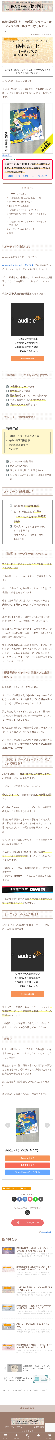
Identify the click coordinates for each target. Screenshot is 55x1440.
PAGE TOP (28, 1408)
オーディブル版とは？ (19, 193)
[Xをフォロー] (27, 1212)
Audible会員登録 (27, 359)
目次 (23, 188)
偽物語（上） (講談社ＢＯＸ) (21, 1150)
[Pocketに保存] (30, 1199)
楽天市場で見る (27, 1165)
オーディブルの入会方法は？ (22, 229)
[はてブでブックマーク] (24, 1199)
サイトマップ (27, 1431)
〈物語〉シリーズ (12, 1188)
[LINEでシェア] (35, 1199)
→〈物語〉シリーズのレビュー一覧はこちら (27, 176)
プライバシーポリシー (15, 1427)
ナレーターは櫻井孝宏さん (21, 201)
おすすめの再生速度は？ (20, 206)
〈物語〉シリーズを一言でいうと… (24, 210)
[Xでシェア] (14, 1199)
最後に (12, 233)
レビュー (27, 1188)
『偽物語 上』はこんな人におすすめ (25, 198)
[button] (40, 1199)
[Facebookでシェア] (19, 1199)
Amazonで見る (27, 1158)
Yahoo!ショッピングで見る (27, 1172)
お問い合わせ (40, 1427)
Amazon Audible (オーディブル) (18, 265)
